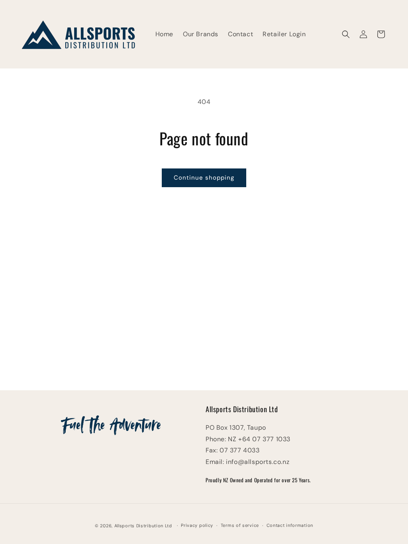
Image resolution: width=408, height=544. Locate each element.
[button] (346, 34)
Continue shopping (204, 178)
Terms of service (240, 525)
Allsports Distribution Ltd (143, 525)
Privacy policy (197, 525)
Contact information (290, 525)
